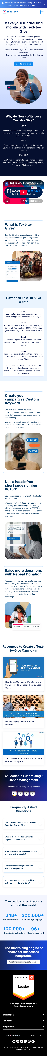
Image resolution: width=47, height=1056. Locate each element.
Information (8, 1015)
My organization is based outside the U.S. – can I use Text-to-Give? (20, 881)
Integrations (8, 1026)
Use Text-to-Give (23, 64)
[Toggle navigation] (42, 12)
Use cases (7, 1021)
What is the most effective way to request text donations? (19, 838)
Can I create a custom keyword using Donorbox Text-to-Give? (20, 823)
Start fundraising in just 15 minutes (23, 962)
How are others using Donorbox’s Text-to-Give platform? (19, 867)
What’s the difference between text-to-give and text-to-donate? (21, 852)
